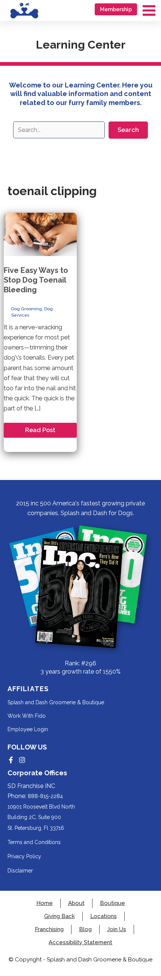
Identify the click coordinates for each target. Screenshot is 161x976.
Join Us (116, 929)
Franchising (49, 929)
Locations (103, 916)
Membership (116, 9)
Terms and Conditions (34, 842)
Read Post (40, 432)
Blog (85, 929)
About (76, 903)
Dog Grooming (26, 308)
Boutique (112, 903)
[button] (128, 129)
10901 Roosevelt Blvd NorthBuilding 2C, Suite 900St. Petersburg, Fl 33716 (41, 817)
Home (44, 903)
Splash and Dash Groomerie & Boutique (55, 702)
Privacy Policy (24, 856)
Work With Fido (26, 716)
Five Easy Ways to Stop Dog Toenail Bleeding (36, 280)
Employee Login (27, 729)
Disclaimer (20, 871)
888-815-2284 (45, 796)
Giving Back (59, 916)
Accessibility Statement (80, 942)
